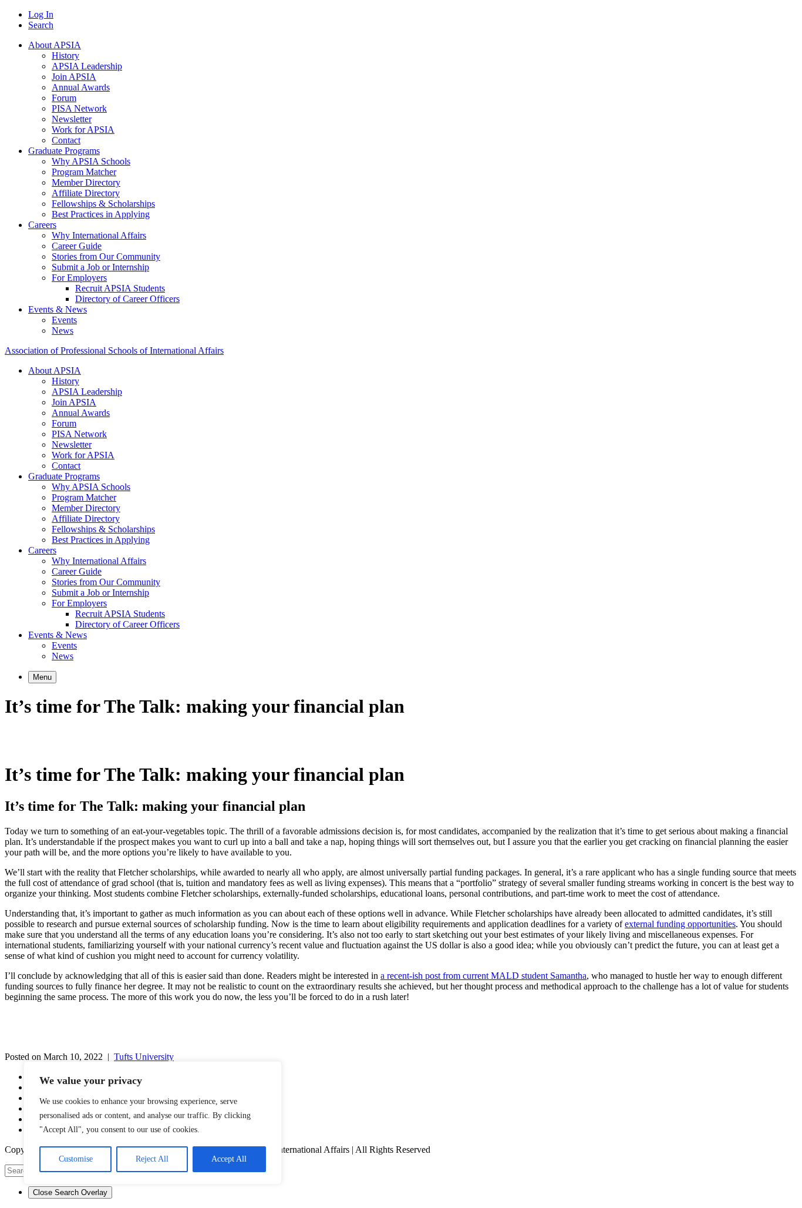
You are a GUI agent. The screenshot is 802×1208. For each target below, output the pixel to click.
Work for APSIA (83, 130)
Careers (42, 225)
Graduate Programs (64, 151)
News (62, 330)
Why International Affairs (99, 235)
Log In (40, 14)
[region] (152, 1122)
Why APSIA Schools (91, 161)
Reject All (152, 1159)
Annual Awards (81, 87)
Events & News (57, 309)
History (65, 56)
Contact (66, 140)
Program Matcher (84, 172)
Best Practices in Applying (101, 214)
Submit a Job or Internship (100, 267)
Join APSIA (74, 77)
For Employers (79, 278)
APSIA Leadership (87, 66)
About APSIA (54, 45)
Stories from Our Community (106, 256)
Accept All (229, 1159)
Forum (64, 98)
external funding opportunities (680, 924)
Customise (76, 1159)
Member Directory (86, 182)
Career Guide (77, 246)
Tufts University (144, 1057)
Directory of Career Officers (127, 299)
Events (64, 320)
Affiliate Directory (86, 193)
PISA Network (79, 108)
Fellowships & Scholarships (103, 204)
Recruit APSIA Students (120, 288)
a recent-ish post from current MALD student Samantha (483, 976)
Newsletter (72, 119)
